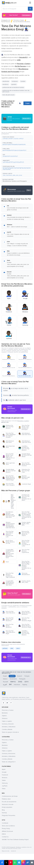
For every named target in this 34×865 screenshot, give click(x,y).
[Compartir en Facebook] (2, 862)
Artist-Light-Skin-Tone (8, 463)
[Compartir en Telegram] (19, 862)
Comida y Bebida (7, 729)
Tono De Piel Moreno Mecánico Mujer (24, 619)
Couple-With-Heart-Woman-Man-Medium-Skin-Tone (8, 583)
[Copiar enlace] (28, 862)
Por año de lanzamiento (9, 801)
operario (13, 84)
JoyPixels (4, 786)
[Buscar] (30, 9)
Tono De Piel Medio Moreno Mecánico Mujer (24, 626)
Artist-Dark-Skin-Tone (8, 446)
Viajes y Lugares (7, 721)
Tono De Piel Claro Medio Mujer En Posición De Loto (7, 534)
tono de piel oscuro (8, 95)
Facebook (5, 775)
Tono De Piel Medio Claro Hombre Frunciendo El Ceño (24, 543)
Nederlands (13, 679)
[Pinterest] (10, 702)
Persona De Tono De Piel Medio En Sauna (23, 533)
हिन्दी (10, 684)
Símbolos (4, 718)
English (5, 676)
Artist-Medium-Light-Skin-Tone (24, 441)
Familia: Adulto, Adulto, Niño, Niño (24, 524)
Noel (5, 562)
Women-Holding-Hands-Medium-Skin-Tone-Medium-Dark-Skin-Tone (8, 525)
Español (12, 676)
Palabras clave (6, 799)
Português (22, 679)
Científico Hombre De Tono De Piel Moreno (23, 448)
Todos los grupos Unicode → (10, 732)
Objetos (4, 715)
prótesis (5, 648)
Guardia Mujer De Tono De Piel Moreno (9, 471)
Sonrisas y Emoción (8, 724)
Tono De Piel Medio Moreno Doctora (24, 464)
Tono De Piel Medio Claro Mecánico (7, 619)
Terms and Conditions (8, 826)
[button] (17, 137)
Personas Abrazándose (24, 573)
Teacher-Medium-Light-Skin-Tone (24, 477)
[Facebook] (3, 702)
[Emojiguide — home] (9, 2)
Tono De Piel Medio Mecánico (7, 626)
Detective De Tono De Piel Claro (24, 471)
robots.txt (13, 851)
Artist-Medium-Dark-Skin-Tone (24, 433)
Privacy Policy (6, 828)
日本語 (20, 682)
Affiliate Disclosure (7, 831)
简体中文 (13, 682)
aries (11, 648)
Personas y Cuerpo (19, 20)
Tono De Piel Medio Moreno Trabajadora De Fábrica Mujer (8, 478)
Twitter (4, 780)
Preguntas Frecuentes (8, 815)
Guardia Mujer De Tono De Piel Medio (25, 455)
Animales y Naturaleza (8, 726)
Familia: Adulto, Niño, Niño (24, 581)
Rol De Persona (5, 21)
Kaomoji (4, 812)
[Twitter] (7, 702)
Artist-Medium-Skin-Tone (8, 441)
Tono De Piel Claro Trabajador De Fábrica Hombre (9, 435)
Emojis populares (7, 807)
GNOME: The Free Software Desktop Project (15, 839)
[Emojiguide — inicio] (3, 693)
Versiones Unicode (7, 804)
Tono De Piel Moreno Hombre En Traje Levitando (8, 575)
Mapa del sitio (5, 851)
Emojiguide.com (5, 20)
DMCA (4, 834)
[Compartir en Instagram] (23, 862)
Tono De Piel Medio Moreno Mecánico (24, 613)
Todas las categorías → (8, 762)
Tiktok (3, 788)
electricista (6, 81)
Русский (5, 682)
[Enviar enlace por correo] (32, 862)
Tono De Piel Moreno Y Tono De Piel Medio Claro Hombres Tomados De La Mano (24, 515)
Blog (3, 810)
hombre (23, 81)
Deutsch (19, 676)
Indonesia (17, 684)
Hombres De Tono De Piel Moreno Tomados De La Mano (24, 497)
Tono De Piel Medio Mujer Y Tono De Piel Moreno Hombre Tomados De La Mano (24, 565)
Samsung (4, 783)
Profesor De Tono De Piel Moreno (7, 427)
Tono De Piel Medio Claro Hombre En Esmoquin (23, 427)
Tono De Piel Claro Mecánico (8, 612)
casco (18, 648)
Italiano (5, 679)
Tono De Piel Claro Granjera (8, 484)
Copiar (27, 103)
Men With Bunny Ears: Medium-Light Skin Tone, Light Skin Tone (9, 501)
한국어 (27, 682)
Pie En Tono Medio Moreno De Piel (8, 542)
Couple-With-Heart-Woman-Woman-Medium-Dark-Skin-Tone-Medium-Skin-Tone (8, 553)
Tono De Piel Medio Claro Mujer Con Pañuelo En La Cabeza (8, 456)
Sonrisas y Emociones (8, 753)
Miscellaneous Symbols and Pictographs (15, 181)
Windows (4, 777)
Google (4, 772)
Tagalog (24, 684)
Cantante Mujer (24, 484)
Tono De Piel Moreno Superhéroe (23, 551)
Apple (3, 769)
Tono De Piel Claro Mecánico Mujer (8, 632)
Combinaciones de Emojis (10, 796)
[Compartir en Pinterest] (10, 862)
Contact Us (5, 837)
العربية (5, 684)
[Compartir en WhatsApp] (15, 862)
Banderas (5, 713)
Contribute (5, 823)
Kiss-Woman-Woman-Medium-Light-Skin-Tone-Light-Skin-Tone (8, 514)
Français (26, 676)
